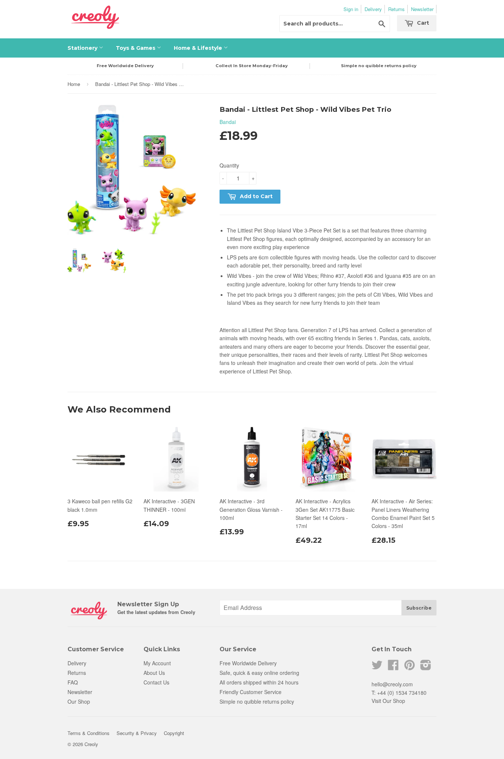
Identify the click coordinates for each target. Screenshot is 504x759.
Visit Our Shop (388, 700)
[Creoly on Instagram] (425, 667)
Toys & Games (136, 48)
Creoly (91, 744)
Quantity (229, 165)
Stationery (83, 48)
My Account (157, 663)
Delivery (373, 9)
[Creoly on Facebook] (393, 667)
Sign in (351, 9)
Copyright (174, 732)
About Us (154, 672)
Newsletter (422, 9)
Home (74, 83)
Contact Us (156, 682)
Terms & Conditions (89, 732)
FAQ (73, 682)
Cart (422, 23)
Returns (396, 9)
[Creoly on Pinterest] (409, 667)
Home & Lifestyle (199, 48)
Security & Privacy (137, 732)
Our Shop (79, 701)
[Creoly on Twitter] (377, 667)
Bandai (228, 121)
